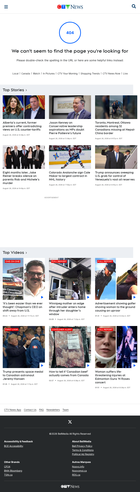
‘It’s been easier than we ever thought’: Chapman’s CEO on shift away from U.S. (23, 307)
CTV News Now (111, 73)
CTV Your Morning (68, 73)
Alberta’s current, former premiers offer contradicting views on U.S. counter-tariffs (22, 126)
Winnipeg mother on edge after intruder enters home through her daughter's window (67, 309)
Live (125, 73)
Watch (36, 73)
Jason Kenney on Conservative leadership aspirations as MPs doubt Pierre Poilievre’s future (66, 128)
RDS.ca (76, 474)
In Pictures (49, 73)
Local (15, 73)
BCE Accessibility (13, 446)
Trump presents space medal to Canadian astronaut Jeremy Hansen (23, 375)
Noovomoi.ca (79, 470)
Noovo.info (78, 466)
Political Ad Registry (83, 454)
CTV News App (12, 409)
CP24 (7, 466)
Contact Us (30, 409)
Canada (25, 73)
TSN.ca (8, 474)
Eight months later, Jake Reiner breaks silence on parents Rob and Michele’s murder (21, 178)
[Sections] (6, 6)
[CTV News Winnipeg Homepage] (70, 7)
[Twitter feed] (70, 422)
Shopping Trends (90, 73)
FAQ (41, 409)
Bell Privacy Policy (82, 446)
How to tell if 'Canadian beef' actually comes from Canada (69, 373)
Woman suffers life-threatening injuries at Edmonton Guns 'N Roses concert (112, 377)
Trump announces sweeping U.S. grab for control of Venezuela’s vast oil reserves (115, 176)
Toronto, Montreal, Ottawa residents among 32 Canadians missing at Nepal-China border (115, 128)
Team (65, 409)
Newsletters (53, 409)
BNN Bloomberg (13, 470)
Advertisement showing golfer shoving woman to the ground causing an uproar (115, 307)
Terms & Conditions (83, 450)
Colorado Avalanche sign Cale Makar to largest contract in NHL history (69, 176)
